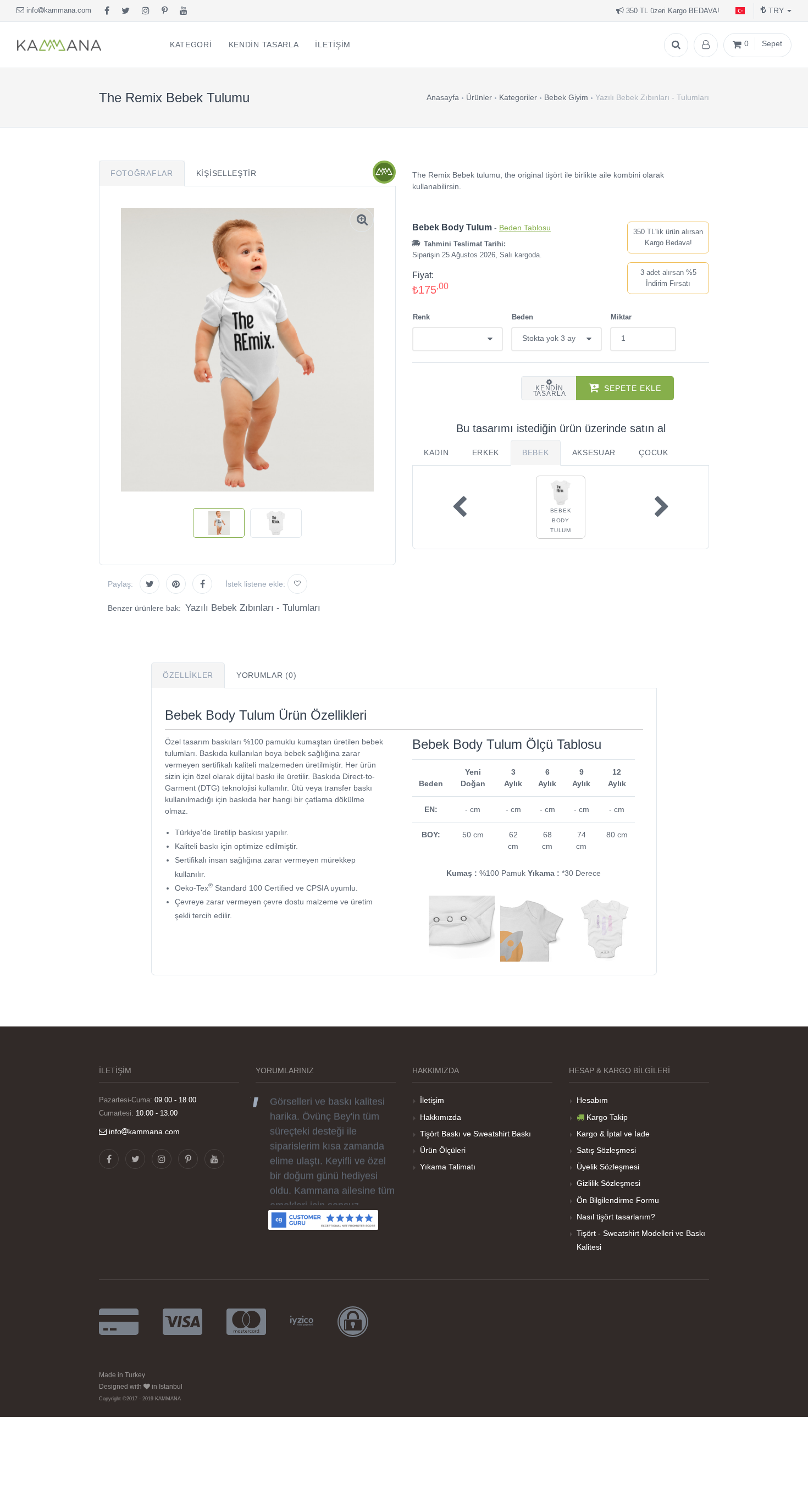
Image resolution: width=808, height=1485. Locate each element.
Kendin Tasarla (549, 391)
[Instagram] (146, 11)
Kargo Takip (607, 1117)
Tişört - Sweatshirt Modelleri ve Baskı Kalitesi (641, 1240)
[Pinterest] (165, 11)
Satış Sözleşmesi (606, 1150)
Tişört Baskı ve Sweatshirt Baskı (475, 1133)
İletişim (432, 1100)
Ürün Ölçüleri (443, 1150)
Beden (522, 317)
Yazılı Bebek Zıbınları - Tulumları (252, 608)
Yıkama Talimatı (447, 1166)
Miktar (621, 317)
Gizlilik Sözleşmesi (608, 1183)
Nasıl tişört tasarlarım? (616, 1216)
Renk (421, 317)
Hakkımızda (440, 1117)
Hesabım (592, 1100)
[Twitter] (125, 11)
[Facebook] (106, 11)
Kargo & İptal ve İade (613, 1133)
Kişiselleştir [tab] (226, 173)
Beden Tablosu (525, 227)
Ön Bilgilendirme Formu (618, 1200)
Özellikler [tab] (188, 675)
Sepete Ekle (632, 388)
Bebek (535, 452)
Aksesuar (594, 452)
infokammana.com (57, 10)
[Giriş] (705, 45)
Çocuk (653, 452)
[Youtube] (183, 11)
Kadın (436, 452)
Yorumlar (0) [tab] (266, 675)
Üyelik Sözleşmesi (608, 1166)
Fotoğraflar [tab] (141, 173)
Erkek (486, 452)
